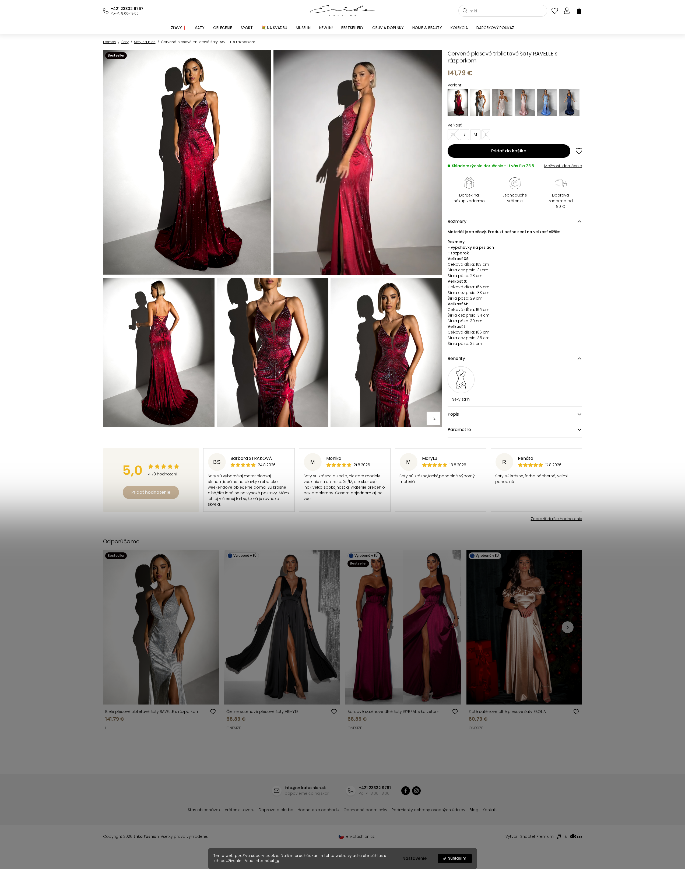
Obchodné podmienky (365, 809)
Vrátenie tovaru (239, 809)
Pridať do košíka (508, 151)
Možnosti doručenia (563, 166)
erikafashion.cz (416, 790)
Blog (474, 809)
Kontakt (490, 809)
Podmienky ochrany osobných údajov (428, 809)
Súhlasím (457, 858)
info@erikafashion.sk (305, 787)
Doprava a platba (276, 809)
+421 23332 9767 (127, 8)
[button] (568, 627)
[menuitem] (179, 28)
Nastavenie (414, 858)
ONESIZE (233, 728)
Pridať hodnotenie (150, 492)
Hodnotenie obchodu (318, 809)
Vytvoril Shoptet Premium (529, 836)
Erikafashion (405, 790)
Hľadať (465, 10)
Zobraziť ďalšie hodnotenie (556, 518)
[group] (480, 102)
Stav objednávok (204, 809)
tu (277, 860)
